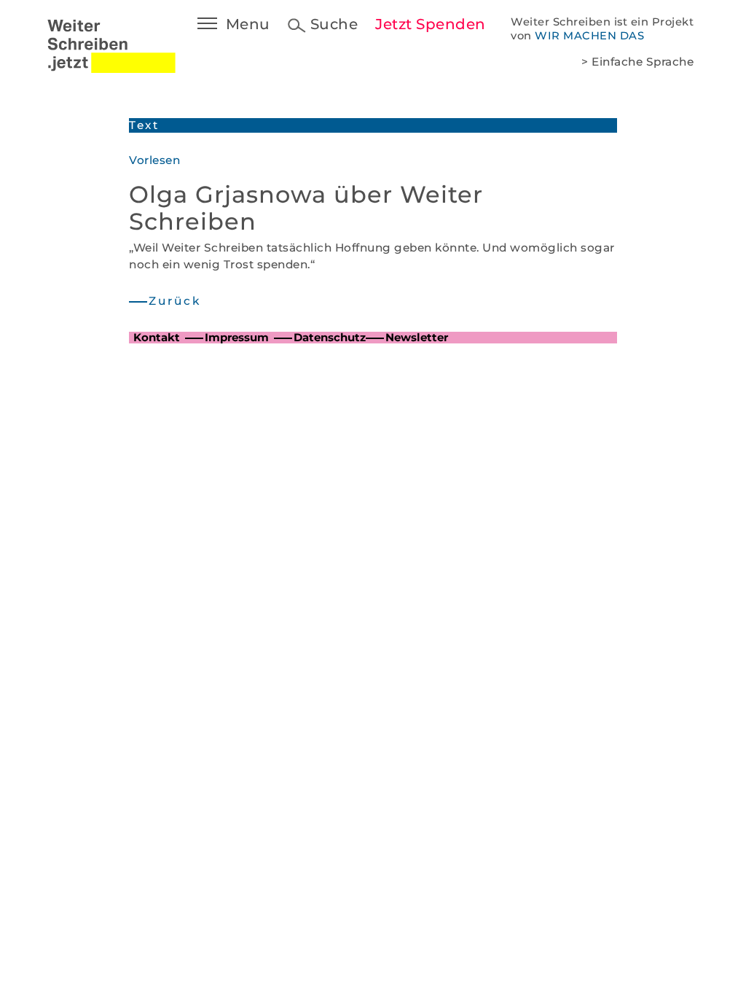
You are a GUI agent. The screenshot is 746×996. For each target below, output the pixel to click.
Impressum (237, 337)
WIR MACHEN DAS (589, 35)
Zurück (175, 301)
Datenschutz (330, 337)
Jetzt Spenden (430, 24)
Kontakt (156, 337)
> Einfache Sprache (637, 62)
